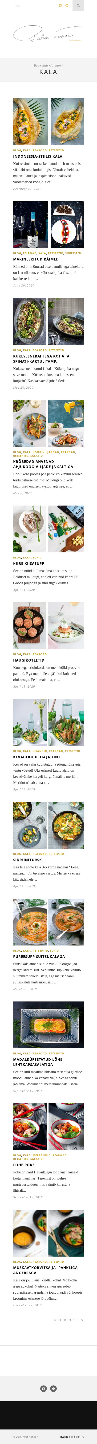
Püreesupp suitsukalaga (39, 956)
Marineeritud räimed (36, 259)
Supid (37, 557)
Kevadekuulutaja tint (37, 757)
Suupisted (73, 253)
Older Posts (67, 1320)
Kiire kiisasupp (28, 563)
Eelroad (29, 253)
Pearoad (40, 150)
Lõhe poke (24, 1164)
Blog (17, 150)
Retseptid (56, 150)
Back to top (70, 1437)
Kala (27, 150)
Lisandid (40, 751)
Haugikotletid (28, 660)
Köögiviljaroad (46, 452)
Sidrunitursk (27, 859)
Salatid (36, 455)
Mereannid (42, 1155)
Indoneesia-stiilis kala (37, 156)
